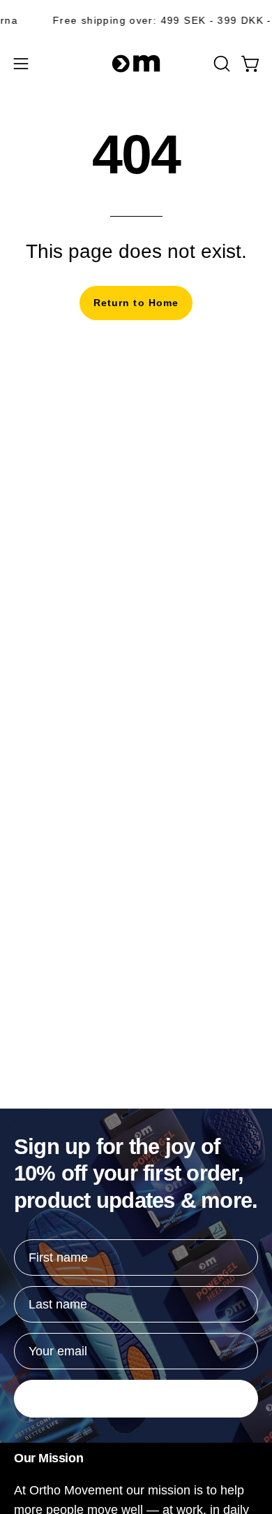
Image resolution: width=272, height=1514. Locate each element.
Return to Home (136, 302)
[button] (220, 63)
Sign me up (136, 1398)
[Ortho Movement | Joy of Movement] (136, 64)
